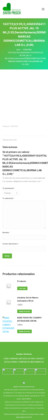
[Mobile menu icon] (43, 9)
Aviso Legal (39, 414)
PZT (30, 417)
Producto (21, 281)
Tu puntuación (8, 188)
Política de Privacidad (11, 414)
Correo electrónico (10, 244)
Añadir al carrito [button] (24, 311)
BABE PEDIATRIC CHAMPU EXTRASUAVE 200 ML (29, 319)
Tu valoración (8, 198)
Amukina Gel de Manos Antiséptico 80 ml (27, 299)
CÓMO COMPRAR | (11, 359)
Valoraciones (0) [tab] (9, 140)
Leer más (22, 288)
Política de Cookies (27, 414)
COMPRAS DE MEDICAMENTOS (31, 362)
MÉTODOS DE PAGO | (27, 359)
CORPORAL (14, 126)
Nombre (6, 232)
